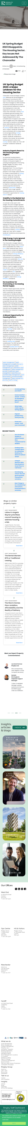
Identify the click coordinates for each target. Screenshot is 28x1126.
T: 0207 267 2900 (6, 899)
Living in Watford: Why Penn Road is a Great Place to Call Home (19, 464)
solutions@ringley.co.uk (8, 1099)
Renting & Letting (6, 1057)
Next (26, 687)
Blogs (2, 1085)
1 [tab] (8, 713)
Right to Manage (5, 1059)
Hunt (4, 97)
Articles (3, 1084)
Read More (19, 546)
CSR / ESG (4, 1070)
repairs (5, 270)
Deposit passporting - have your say (19, 415)
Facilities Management (7, 1046)
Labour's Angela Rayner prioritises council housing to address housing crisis (13, 517)
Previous (1, 687)
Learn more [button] (5, 1119)
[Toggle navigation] (24, 3)
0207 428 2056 (6, 1095)
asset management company (10, 363)
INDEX (18, 727)
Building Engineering (6, 1050)
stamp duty (12, 187)
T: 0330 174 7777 (5, 972)
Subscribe (4, 1086)
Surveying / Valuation (7, 1049)
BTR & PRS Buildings (7, 1088)
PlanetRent (4, 1073)
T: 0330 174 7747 (5, 1009)
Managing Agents (6, 1053)
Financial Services (6, 1052)
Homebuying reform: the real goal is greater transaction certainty (20, 475)
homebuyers (6, 235)
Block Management (6, 1045)
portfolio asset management (11, 375)
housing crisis (11, 341)
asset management (9, 362)
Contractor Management (8, 1060)
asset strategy (13, 380)
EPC (14, 271)
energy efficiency (18, 254)
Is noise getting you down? (20, 390)
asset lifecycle (16, 373)
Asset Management (6, 1043)
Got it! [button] (14, 1123)
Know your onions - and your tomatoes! (20, 423)
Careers (3, 1078)
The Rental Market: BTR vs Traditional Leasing (13, 558)
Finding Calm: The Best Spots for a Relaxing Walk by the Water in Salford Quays (20, 452)
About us (3, 1069)
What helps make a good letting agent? (19, 408)
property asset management (12, 365)
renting (6, 127)
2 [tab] (12, 713)
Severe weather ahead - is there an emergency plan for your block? (20, 398)
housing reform (14, 346)
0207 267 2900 (6, 1097)
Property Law (5, 1048)
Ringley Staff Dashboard (14, 1108)
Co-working (4, 1056)
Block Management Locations (9, 1055)
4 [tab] (19, 713)
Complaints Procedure (7, 1064)
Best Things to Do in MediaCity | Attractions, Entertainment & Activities (20, 486)
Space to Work (5, 1062)
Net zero (20, 259)
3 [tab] (16, 713)
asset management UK (10, 367)
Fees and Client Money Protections (10, 1063)
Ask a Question (5, 1079)
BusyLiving (4, 1072)
